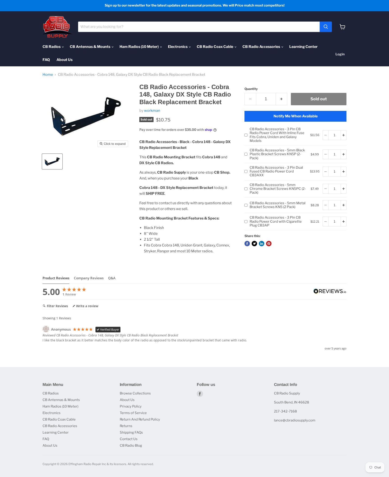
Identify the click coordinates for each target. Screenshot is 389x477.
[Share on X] (254, 243)
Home (48, 75)
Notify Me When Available (296, 116)
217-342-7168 (285, 411)
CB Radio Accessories (261, 47)
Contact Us (129, 439)
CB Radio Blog (131, 445)
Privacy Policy (131, 406)
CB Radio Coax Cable (215, 47)
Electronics (178, 47)
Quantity (251, 89)
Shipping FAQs (131, 432)
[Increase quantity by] (343, 135)
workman (152, 110)
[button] (52, 161)
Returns (126, 426)
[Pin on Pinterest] (268, 243)
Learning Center (303, 47)
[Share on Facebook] (247, 243)
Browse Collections (135, 393)
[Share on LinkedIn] (261, 243)
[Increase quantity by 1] (281, 99)
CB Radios (52, 47)
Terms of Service (133, 413)
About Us (64, 60)
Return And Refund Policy (140, 419)
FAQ (46, 60)
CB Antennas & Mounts (90, 47)
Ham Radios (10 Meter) (139, 47)
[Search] (326, 27)
